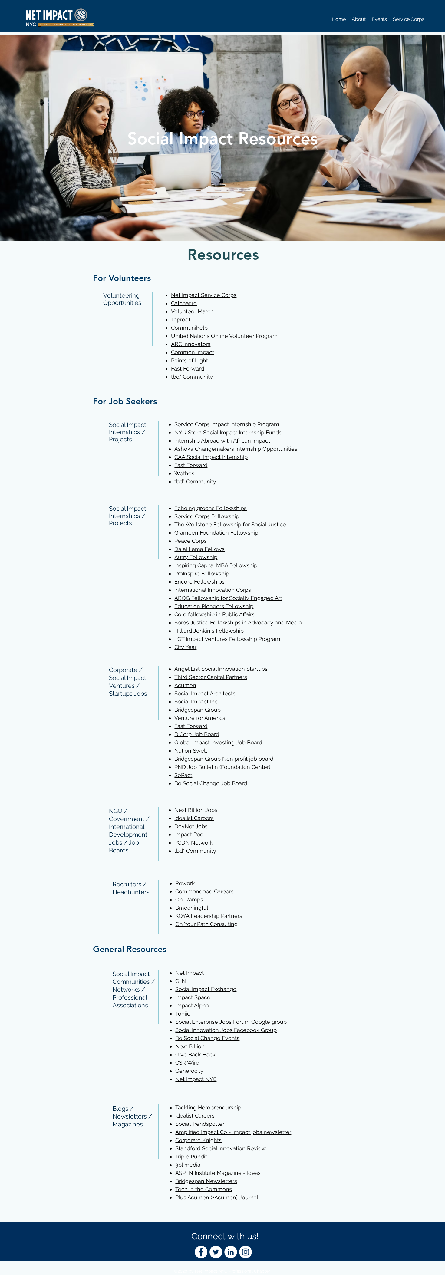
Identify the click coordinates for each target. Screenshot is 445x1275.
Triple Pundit (191, 1156)
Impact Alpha (192, 1005)
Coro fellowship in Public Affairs (214, 614)
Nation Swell (190, 750)
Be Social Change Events (207, 1038)
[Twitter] (215, 1252)
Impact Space (192, 997)
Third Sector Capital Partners (210, 677)
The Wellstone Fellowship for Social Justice (230, 524)
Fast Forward (190, 465)
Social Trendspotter (199, 1124)
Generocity (189, 1071)
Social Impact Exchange (205, 989)
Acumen (185, 685)
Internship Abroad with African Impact (222, 440)
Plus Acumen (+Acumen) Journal (216, 1197)
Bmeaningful (191, 907)
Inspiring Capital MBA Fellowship (215, 565)
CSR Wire (187, 1062)
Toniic (182, 1013)
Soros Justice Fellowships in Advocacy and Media (238, 622)
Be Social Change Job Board (210, 783)
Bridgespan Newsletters (206, 1181)
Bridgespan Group (197, 710)
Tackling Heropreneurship (208, 1107)
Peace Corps (190, 541)
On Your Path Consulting (206, 924)
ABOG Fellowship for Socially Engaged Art (228, 598)
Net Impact (189, 973)
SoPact (183, 775)
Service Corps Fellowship (206, 516)
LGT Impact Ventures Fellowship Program (227, 639)
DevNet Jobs (191, 826)
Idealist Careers (194, 818)
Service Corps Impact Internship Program (226, 424)
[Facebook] (201, 1252)
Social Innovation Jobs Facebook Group (226, 1030)
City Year (185, 647)
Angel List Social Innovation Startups (221, 669)
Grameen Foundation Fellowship (216, 532)
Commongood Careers (204, 891)
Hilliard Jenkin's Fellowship (209, 631)
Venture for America (200, 718)
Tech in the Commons (203, 1189)
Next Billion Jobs (195, 810)
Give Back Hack (195, 1054)
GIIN (180, 981)
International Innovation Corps (212, 590)
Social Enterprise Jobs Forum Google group (231, 1022)
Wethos (184, 473)
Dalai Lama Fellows (199, 549)
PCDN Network (193, 842)
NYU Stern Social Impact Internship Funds (228, 432)
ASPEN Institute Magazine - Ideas (218, 1173)
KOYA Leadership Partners (208, 916)
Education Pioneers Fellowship (213, 606)
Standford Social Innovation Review (220, 1148)
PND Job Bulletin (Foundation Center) (222, 767)
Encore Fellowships (199, 581)
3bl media (187, 1164)
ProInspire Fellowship (201, 573)
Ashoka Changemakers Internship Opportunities (235, 449)
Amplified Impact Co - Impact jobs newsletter (233, 1132)
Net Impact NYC (195, 1079)
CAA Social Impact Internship (211, 457)
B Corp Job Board (196, 734)
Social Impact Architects (205, 693)
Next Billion (190, 1046)
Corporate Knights (198, 1140)
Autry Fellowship (195, 557)
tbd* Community (195, 481)
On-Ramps (189, 899)
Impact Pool (189, 834)
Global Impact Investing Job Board (218, 742)
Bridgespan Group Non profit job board (223, 759)
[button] (359, 19)
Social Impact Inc (196, 701)
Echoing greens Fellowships (210, 508)
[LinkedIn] (230, 1252)
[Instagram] (245, 1252)
